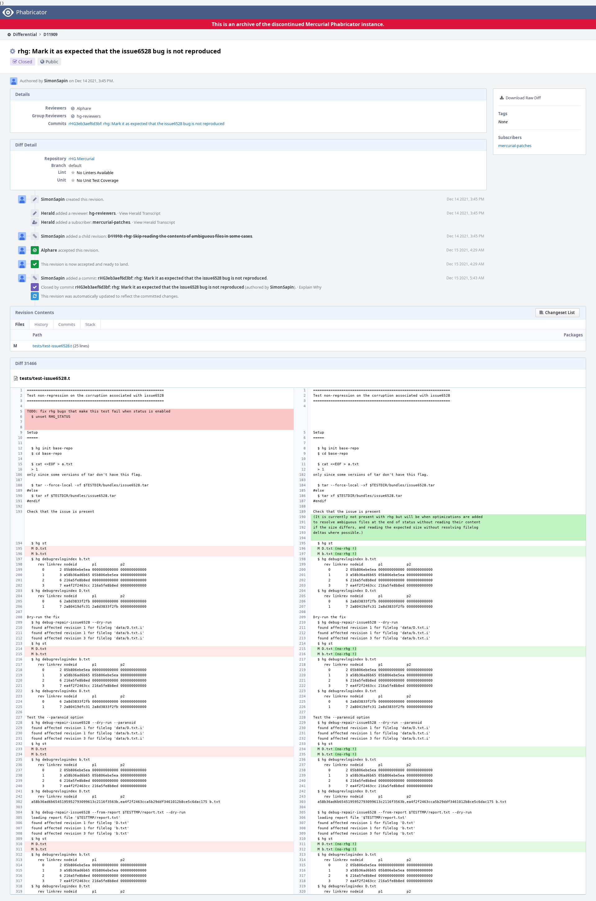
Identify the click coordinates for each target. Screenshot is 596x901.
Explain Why (310, 287)
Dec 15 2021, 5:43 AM (465, 278)
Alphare (84, 108)
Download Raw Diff (523, 98)
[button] (557, 312)
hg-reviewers (89, 116)
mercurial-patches (514, 145)
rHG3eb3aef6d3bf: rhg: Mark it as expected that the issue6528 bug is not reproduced (146, 123)
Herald (48, 213)
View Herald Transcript (139, 213)
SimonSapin (56, 80)
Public (52, 62)
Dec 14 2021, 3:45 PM (465, 199)
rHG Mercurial (81, 158)
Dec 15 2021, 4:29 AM (465, 250)
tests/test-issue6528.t (52, 346)
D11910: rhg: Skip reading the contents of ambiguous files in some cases (180, 236)
